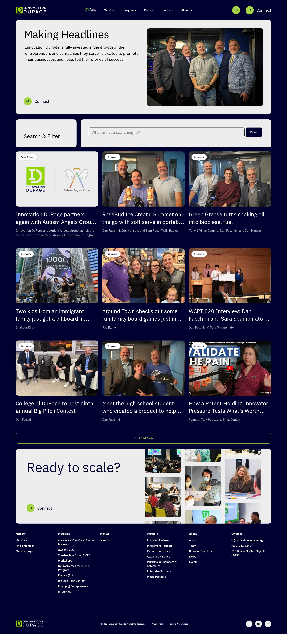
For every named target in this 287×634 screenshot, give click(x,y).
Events (193, 562)
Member (21, 533)
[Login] (236, 10)
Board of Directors (200, 551)
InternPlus (64, 591)
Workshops (65, 560)
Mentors (149, 10)
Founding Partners (158, 540)
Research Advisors (158, 551)
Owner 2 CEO (66, 550)
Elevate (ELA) (66, 575)
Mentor (104, 533)
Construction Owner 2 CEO (74, 555)
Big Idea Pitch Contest (71, 581)
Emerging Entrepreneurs (73, 586)
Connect (236, 533)
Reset (254, 132)
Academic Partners (158, 556)
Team (192, 545)
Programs (129, 10)
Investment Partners (159, 545)
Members (109, 10)
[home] (31, 10)
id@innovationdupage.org (247, 540)
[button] (187, 10)
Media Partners (156, 576)
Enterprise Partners (159, 571)
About (193, 533)
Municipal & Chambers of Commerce (162, 564)
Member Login (24, 551)
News (192, 556)
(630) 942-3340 (241, 545)
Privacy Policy (158, 623)
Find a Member (25, 545)
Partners (167, 10)
